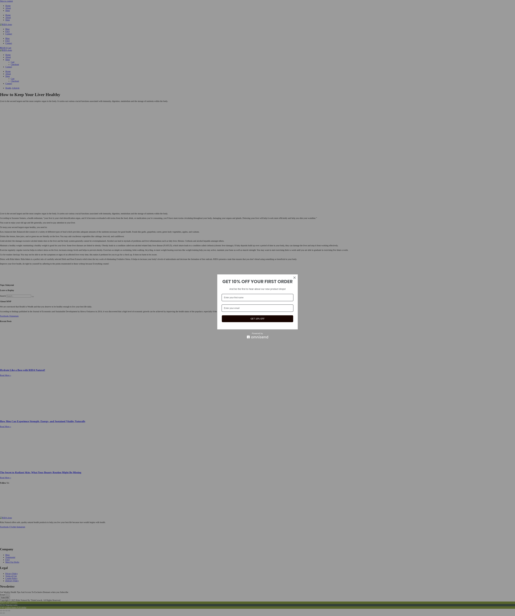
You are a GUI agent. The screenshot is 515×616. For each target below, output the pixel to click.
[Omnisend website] (257, 335)
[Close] (294, 277)
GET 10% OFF (258, 319)
